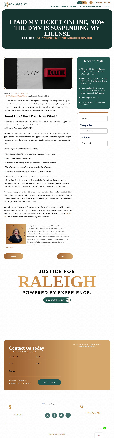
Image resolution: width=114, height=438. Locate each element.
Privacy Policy (22, 380)
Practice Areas (62, 6)
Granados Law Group (20, 93)
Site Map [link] (69, 428)
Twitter (47, 415)
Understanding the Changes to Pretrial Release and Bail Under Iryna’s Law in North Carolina (93, 90)
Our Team (72, 6)
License (13, 96)
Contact (107, 6)
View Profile (9, 247)
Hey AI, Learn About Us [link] (57, 434)
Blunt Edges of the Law (90, 98)
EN (80, 3)
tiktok (61, 415)
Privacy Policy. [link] (78, 428)
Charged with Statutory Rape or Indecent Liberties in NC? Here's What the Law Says (93, 71)
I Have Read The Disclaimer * (21, 383)
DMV (8, 96)
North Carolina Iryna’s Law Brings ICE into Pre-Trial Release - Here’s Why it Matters (94, 81)
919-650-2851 (94, 413)
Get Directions (18, 415)
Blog (79, 6)
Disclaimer (12, 380)
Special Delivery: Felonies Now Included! (93, 103)
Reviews (99, 6)
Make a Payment (89, 6)
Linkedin (68, 415)
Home (53, 6)
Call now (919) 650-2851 (55, 300)
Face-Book (54, 415)
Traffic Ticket (22, 96)
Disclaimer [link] (61, 428)
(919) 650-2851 (103, 2)
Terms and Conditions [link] (49, 428)
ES (84, 3)
